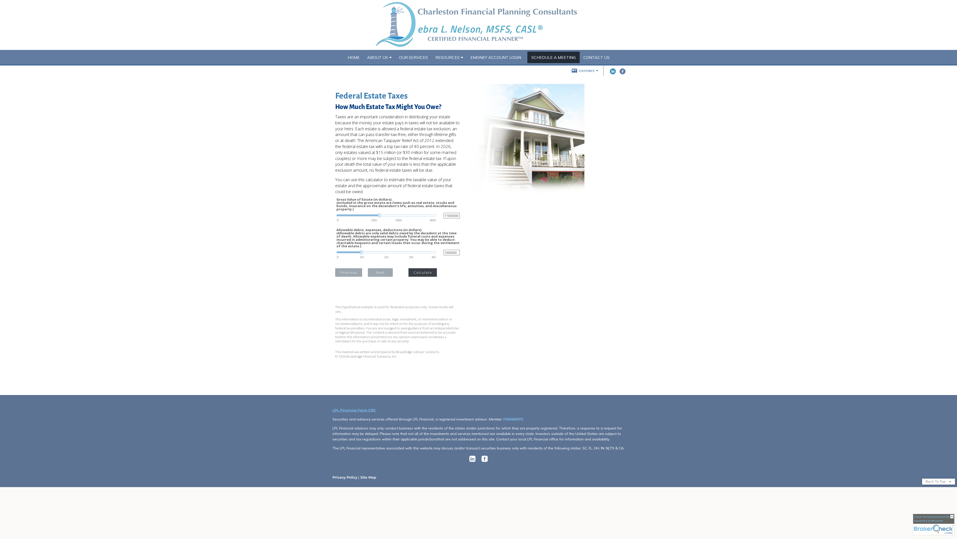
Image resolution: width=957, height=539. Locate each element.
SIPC (519, 419)
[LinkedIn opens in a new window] (613, 73)
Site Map (368, 477)
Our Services (413, 57)
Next (380, 272)
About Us (377, 57)
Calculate (422, 272)
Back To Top (936, 481)
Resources (447, 57)
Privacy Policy (344, 477)
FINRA (508, 419)
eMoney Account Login (496, 57)
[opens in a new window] (472, 462)
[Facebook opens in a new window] (623, 73)
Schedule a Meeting (553, 57)
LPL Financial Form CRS (354, 410)
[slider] (386, 215)
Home (354, 57)
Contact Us (596, 57)
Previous (348, 272)
